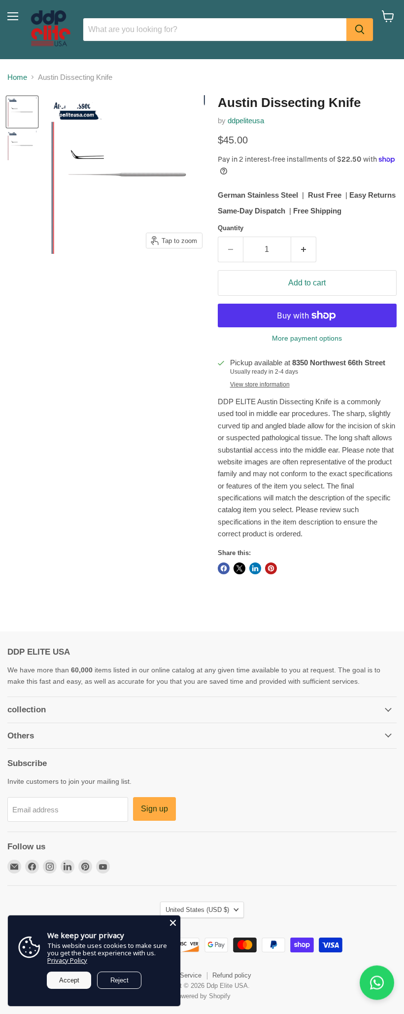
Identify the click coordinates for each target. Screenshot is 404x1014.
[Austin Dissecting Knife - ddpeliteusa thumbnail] (22, 112)
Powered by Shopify (202, 996)
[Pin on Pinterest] (271, 568)
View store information (260, 384)
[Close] (173, 923)
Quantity (230, 228)
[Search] (359, 29)
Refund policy (231, 975)
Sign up (154, 808)
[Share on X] (239, 568)
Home (17, 77)
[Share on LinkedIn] (255, 568)
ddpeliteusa (246, 120)
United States (197, 909)
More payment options (307, 338)
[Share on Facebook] (224, 568)
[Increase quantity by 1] (303, 249)
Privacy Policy (67, 960)
